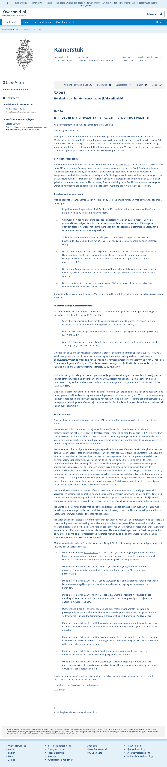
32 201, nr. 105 (91, 637)
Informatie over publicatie (15, 89)
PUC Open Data (94, 752)
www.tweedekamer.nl (83, 712)
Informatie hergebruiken (60, 745)
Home (26, 22)
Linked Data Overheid (97, 749)
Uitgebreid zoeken (43, 22)
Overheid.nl (10, 23)
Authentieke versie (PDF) (76, 85)
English (11, 752)
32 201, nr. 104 (91, 623)
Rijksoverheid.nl (134, 749)
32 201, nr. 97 (91, 580)
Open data (92, 745)
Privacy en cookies (56, 749)
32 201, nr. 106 (91, 651)
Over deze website (17, 745)
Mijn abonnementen (66, 22)
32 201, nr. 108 (91, 661)
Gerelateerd (121, 84)
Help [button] (158, 22)
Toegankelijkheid (56, 752)
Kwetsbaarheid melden (59, 759)
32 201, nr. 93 (123, 164)
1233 (69, 315)
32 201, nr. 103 (91, 594)
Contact (12, 749)
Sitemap (52, 756)
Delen (155, 84)
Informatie (102, 84)
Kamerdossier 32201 (16, 108)
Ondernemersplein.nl (136, 752)
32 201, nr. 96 (91, 566)
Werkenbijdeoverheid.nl (138, 756)
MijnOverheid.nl (134, 745)
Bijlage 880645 (13, 123)
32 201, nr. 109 (112, 366)
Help (10, 756)
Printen (139, 84)
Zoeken (12, 759)
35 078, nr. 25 (91, 552)
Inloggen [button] (151, 14)
